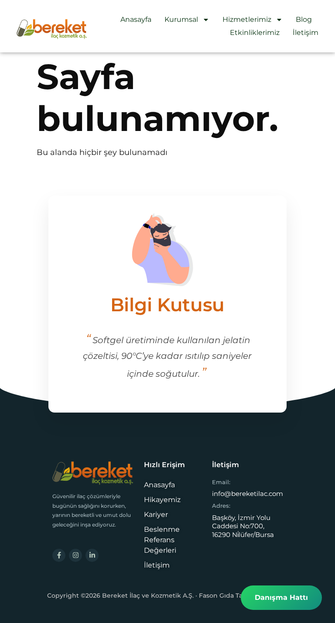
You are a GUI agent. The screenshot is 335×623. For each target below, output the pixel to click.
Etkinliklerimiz (255, 32)
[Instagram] (75, 555)
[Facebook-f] (58, 555)
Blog (304, 19)
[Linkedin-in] (92, 555)
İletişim (305, 32)
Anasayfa (135, 19)
